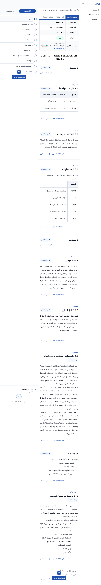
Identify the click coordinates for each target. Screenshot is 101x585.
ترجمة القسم (44, 67)
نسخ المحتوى (44, 118)
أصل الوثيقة (60, 17)
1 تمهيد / (75, 85)
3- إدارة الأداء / (73, 492)
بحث (75, 10)
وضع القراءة (52, 10)
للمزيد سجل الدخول (59, 578)
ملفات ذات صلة (48, 17)
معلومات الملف (72, 17)
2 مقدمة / (74, 257)
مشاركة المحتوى (45, 73)
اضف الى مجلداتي (64, 10)
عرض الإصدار (60, 48)
